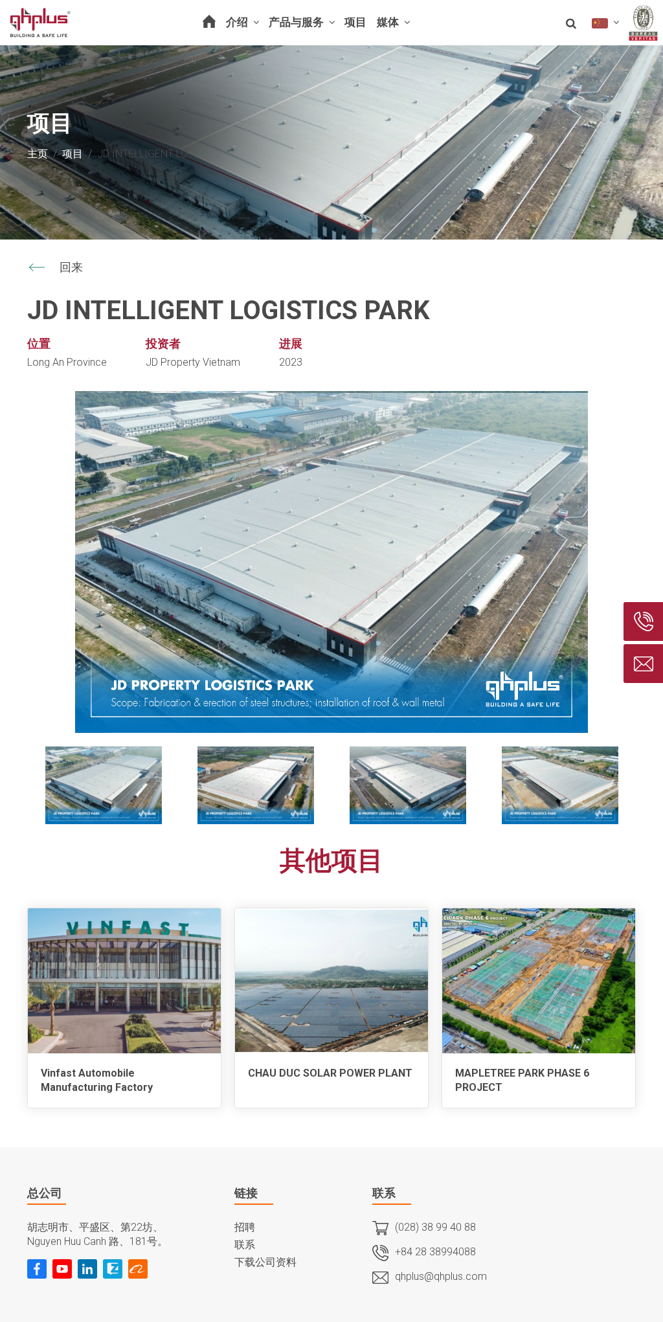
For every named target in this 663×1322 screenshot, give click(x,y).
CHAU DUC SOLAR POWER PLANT (330, 1073)
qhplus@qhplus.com (441, 1276)
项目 (72, 154)
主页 (37, 154)
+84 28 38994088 (435, 1252)
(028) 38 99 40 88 (435, 1227)
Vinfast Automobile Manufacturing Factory (97, 1080)
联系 (244, 1244)
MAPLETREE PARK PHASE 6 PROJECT (522, 1080)
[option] (331, 562)
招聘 (244, 1227)
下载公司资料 (265, 1262)
